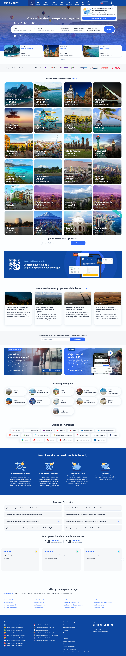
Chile (74, 79)
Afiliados (65, 630)
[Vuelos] (11, 3)
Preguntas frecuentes (69, 641)
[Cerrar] (115, 7)
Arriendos (66, 632)
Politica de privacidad (69, 646)
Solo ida (28, 23)
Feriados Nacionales (69, 627)
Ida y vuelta (19, 23)
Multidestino (38, 23)
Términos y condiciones (69, 649)
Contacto (65, 644)
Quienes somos (67, 625)
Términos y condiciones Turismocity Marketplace (77, 651)
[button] (111, 2)
